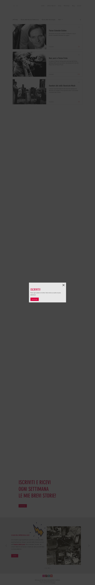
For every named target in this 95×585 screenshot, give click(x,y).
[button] (63, 285)
